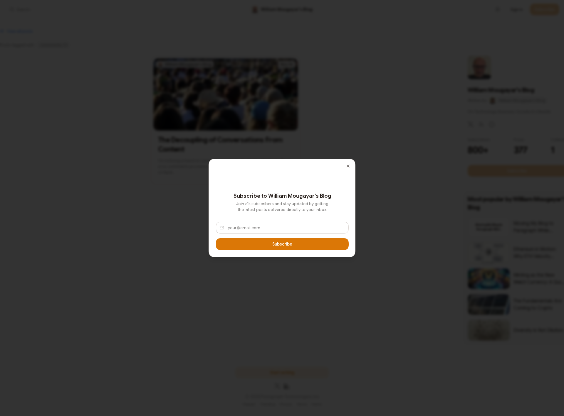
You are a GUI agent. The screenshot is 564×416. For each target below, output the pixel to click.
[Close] (348, 166)
